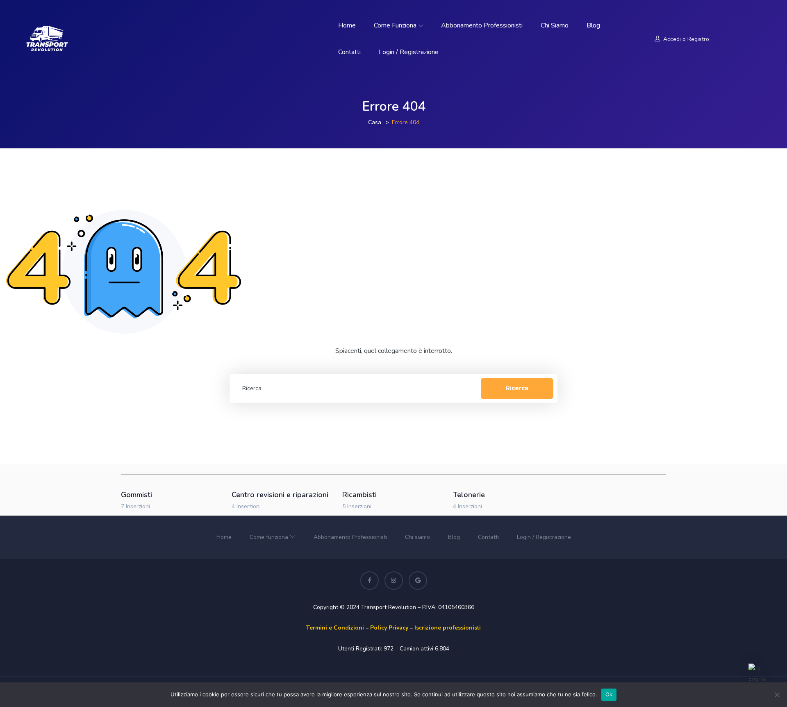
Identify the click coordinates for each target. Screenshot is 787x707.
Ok (609, 694)
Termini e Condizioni (335, 628)
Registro (698, 39)
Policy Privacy (389, 628)
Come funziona (396, 25)
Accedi (672, 39)
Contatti (349, 52)
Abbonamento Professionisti (482, 25)
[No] (777, 695)
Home (347, 25)
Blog (593, 25)
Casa (374, 122)
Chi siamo (555, 25)
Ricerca (516, 388)
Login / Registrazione (409, 52)
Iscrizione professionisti (447, 628)
